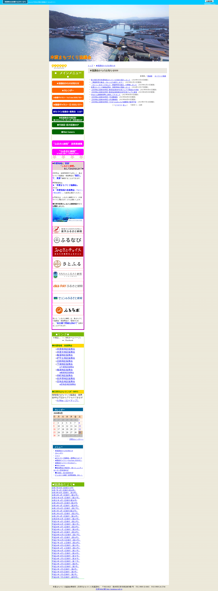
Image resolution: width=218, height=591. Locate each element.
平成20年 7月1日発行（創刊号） (65, 577)
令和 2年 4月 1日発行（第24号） (65, 516)
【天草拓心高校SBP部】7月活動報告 (104, 97)
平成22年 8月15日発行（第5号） (65, 566)
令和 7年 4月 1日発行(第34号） (64, 490)
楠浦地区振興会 (65, 370)
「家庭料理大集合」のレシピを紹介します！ (107, 82)
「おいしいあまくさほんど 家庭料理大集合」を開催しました (114, 85)
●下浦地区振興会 (67, 367)
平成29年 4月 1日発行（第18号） (66, 532)
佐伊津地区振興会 (66, 378)
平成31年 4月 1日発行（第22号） (66, 521)
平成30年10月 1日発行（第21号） (66, 524)
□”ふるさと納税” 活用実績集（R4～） (69, 475)
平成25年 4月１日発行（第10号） (66, 553)
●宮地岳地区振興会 (68, 384)
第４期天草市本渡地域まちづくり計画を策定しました (110, 80)
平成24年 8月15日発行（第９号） (66, 556)
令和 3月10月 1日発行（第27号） (66, 508)
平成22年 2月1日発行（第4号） (65, 569)
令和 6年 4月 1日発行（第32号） (65, 495)
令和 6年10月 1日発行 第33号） (65, 493)
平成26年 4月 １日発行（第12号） (66, 548)
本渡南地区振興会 (66, 349)
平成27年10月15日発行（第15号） (66, 540)
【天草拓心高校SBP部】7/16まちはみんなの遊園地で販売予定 (113, 102)
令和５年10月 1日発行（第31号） (66, 498)
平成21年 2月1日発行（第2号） (65, 574)
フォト (57, 456)
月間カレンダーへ (76, 439)
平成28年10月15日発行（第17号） (66, 535)
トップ (90, 66)
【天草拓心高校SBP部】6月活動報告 (104, 99)
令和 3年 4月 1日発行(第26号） (65, 511)
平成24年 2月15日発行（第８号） (66, 558)
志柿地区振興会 (65, 361)
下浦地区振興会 (65, 364)
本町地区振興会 (65, 375)
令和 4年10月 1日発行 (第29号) (65, 503)
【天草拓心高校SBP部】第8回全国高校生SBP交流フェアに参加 (114, 92)
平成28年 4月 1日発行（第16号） (66, 537)
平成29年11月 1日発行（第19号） (66, 529)
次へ (124, 105)
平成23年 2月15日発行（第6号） (65, 564)
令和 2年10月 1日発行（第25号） (66, 513)
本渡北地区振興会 (66, 352)
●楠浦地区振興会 (67, 372)
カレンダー (59, 453)
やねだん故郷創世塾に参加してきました (105, 95)
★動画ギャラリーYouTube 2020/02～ (68, 460)
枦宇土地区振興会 (66, 358)
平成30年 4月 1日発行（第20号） (66, 527)
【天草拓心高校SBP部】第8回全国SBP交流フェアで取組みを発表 (115, 90)
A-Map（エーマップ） (68, 400)
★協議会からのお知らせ (105, 66)
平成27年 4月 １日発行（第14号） (66, 543)
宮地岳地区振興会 (66, 381)
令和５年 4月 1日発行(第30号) (64, 500)
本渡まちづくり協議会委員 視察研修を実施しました (110, 87)
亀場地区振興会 (65, 355)
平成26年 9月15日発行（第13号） (66, 545)
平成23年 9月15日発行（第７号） (66, 561)
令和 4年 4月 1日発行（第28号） (65, 506)
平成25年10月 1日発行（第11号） (66, 551)
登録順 (149, 76)
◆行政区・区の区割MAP (64, 473)
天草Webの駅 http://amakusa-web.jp (109, 589)
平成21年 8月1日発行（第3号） (65, 572)
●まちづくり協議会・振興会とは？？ (68, 458)
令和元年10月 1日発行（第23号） (66, 519)
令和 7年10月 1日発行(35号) (63, 488)
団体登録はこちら (209, 3)
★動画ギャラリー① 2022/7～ (66, 463)
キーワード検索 (160, 76)
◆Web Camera (60, 465)
